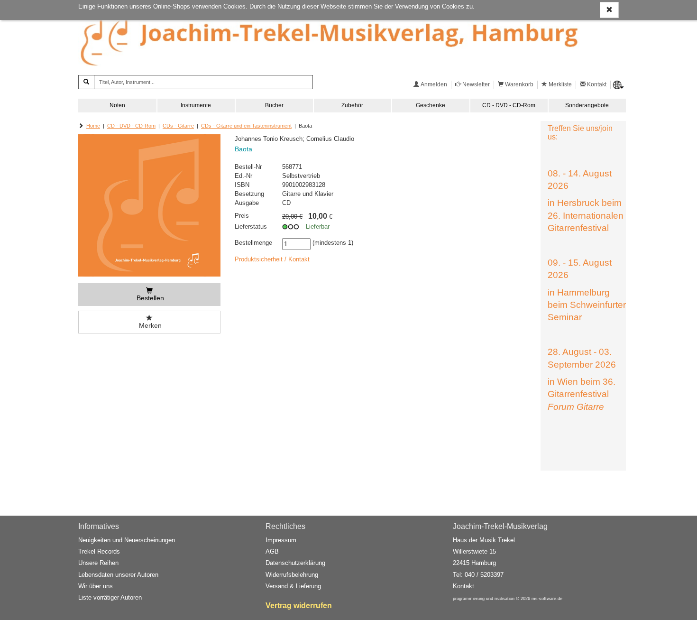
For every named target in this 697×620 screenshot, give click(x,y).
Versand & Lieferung (293, 586)
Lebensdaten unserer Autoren (118, 574)
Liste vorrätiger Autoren (110, 597)
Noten (117, 105)
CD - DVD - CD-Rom (508, 105)
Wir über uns (95, 586)
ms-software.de (547, 598)
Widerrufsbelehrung (292, 574)
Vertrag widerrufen (299, 605)
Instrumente (196, 105)
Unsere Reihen (98, 562)
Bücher (274, 105)
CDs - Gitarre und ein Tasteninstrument (246, 126)
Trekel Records (99, 551)
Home (93, 126)
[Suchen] (86, 82)
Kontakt (463, 586)
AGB (272, 551)
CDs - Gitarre (178, 126)
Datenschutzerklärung (295, 562)
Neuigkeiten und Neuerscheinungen (126, 540)
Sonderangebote (587, 105)
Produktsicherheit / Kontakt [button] (272, 259)
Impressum (281, 540)
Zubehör (352, 105)
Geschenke (430, 105)
